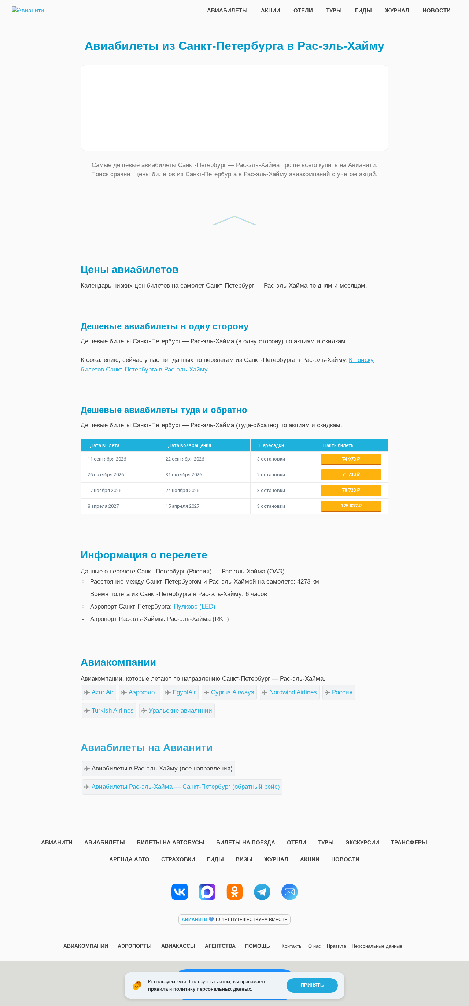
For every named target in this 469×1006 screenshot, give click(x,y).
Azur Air (103, 692)
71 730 (349, 474)
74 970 (349, 459)
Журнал (397, 10)
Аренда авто (129, 859)
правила (158, 989)
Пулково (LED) (194, 606)
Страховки (178, 859)
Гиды (363, 10)
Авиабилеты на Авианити (147, 747)
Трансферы (409, 842)
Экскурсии (362, 842)
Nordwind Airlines (293, 692)
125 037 (349, 505)
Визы (244, 859)
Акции (270, 10)
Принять (312, 985)
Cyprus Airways (232, 692)
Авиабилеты (227, 10)
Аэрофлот (143, 692)
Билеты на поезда (245, 842)
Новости (436, 10)
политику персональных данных (212, 989)
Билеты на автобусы (170, 842)
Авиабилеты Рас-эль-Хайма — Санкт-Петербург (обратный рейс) (186, 786)
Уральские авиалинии (180, 710)
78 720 (349, 490)
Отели (303, 10)
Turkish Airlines (113, 710)
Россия (342, 692)
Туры (334, 10)
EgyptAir (184, 692)
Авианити (57, 842)
